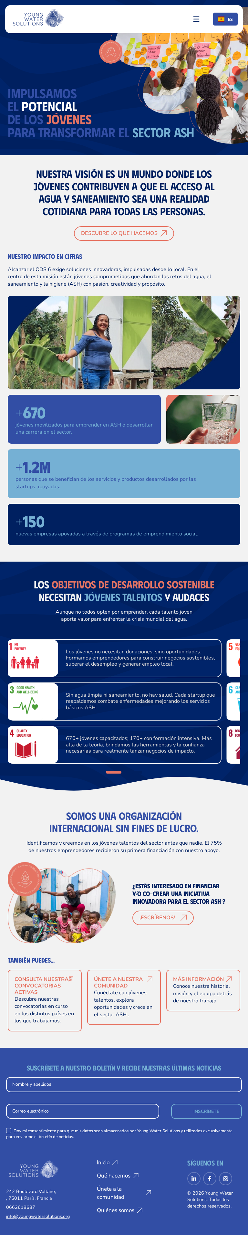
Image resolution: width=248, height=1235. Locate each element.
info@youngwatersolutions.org (38, 1216)
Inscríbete (206, 1111)
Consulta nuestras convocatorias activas (43, 986)
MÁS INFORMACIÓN (198, 979)
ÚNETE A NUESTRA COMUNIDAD (118, 982)
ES (230, 19)
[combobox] (225, 19)
